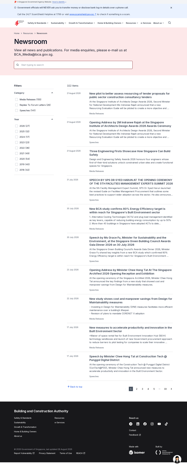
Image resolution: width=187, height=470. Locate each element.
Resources (28, 33)
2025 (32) (24, 131)
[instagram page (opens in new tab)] (152, 424)
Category (19, 93)
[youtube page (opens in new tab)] (159, 424)
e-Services (146, 23)
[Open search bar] (169, 22)
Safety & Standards (22, 418)
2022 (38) (25, 148)
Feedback (135, 435)
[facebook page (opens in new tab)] (145, 424)
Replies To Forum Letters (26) (35, 105)
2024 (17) (25, 137)
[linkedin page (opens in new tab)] (137, 424)
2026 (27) (25, 126)
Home (16, 33)
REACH (80, 453)
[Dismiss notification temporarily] (171, 7)
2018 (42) (25, 169)
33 (165, 389)
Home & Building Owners (25, 431)
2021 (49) (25, 153)
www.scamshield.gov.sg (82, 14)
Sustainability (20, 422)
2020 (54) (25, 158)
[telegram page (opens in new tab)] (130, 424)
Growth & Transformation (25, 427)
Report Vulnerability (23, 453)
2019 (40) (25, 164)
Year (16, 119)
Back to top (76, 386)
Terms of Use (66, 453)
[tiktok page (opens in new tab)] (166, 424)
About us (18, 436)
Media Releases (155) (30, 99)
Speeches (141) (28, 110)
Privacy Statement (47, 453)
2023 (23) (24, 142)
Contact (132, 430)
